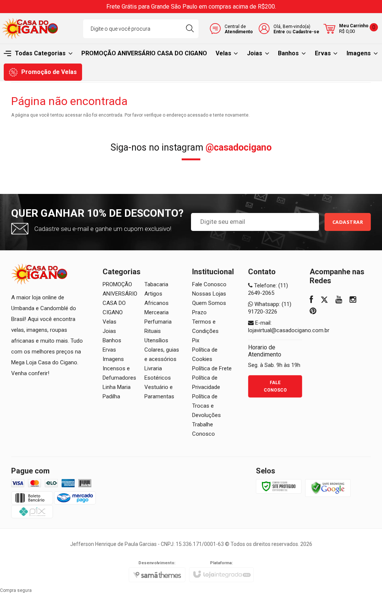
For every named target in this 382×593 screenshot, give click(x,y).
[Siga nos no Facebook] (311, 300)
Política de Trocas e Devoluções (206, 406)
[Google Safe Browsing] (328, 487)
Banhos (112, 340)
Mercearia (156, 312)
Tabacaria (156, 284)
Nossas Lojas (209, 293)
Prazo (199, 312)
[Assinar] (348, 222)
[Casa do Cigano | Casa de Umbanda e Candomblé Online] (30, 28)
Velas (109, 321)
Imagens (113, 359)
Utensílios (156, 340)
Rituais (152, 331)
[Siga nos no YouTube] (338, 300)
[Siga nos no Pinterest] (313, 311)
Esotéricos (157, 377)
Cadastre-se (305, 31)
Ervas (109, 349)
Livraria (153, 368)
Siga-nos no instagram (191, 147)
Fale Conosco (209, 284)
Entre (279, 31)
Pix (195, 340)
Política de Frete (212, 368)
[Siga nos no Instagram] (353, 300)
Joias (109, 331)
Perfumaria (158, 321)
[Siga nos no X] (324, 300)
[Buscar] (189, 28)
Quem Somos (209, 303)
